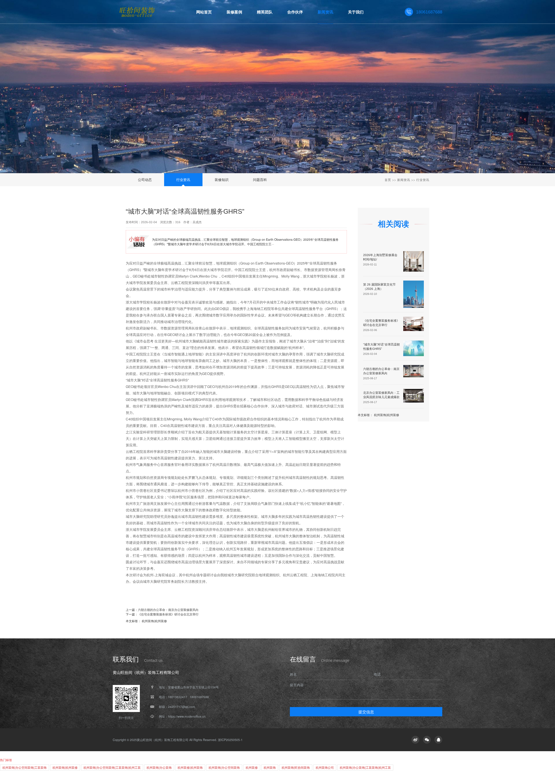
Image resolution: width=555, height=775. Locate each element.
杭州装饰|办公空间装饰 (224, 767)
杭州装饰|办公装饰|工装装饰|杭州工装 (365, 767)
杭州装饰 (270, 767)
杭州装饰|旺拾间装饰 (296, 767)
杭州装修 (252, 767)
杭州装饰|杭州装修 (386, 415)
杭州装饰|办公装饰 (159, 767)
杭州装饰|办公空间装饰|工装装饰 (24, 767)
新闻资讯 (403, 180)
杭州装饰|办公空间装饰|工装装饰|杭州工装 (112, 767)
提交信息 (366, 711)
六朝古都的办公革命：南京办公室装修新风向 (168, 609)
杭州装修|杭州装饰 (190, 767)
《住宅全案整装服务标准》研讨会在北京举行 (168, 614)
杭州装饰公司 (325, 767)
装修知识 (222, 179)
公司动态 (145, 179)
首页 (388, 180)
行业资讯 (183, 179)
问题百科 (260, 179)
